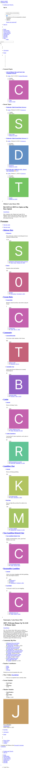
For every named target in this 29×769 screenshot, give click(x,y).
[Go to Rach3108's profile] (18, 460)
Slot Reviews (6, 34)
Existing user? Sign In (8, 4)
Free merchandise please (14, 564)
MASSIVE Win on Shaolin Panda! (14, 652)
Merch (7, 265)
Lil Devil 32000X (13, 528)
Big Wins (5, 36)
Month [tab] (7, 667)
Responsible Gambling (11, 568)
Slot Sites (5, 35)
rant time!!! (11, 581)
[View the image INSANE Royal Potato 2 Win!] (13, 654)
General (8, 402)
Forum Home (6, 30)
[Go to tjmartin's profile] (18, 196)
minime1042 (13, 530)
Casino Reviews (7, 33)
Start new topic (6, 224)
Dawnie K (11, 165)
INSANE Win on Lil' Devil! (12, 648)
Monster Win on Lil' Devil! (12, 644)
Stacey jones (12, 134)
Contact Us (5, 741)
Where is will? (12, 362)
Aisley (9, 110)
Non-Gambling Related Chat (13, 533)
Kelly (12, 497)
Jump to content (4, 1)
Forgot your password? (11, 22)
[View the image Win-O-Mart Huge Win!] (12, 658)
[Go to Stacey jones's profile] (18, 133)
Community (7, 332)
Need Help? (9, 585)
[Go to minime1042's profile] (18, 527)
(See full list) (15, 675)
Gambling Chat (9, 466)
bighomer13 (13, 583)
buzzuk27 (13, 396)
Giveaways (23, 110)
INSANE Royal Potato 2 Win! (13, 655)
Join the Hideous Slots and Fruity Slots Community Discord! (15, 72)
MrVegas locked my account (15, 462)
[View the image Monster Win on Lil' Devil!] (12, 643)
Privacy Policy (6, 740)
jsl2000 (9, 653)
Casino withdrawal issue (14, 429)
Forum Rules (8, 297)
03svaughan (13, 294)
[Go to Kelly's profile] (18, 495)
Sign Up (5, 24)
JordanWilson (6, 726)
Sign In (8, 19)
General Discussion (23, 76)
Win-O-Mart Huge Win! (11, 659)
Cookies (5, 743)
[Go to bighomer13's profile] (12, 580)
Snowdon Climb (12, 395)
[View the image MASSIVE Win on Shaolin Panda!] (14, 650)
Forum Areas (12, 328)
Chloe (9, 76)
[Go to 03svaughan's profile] (18, 291)
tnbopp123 (13, 364)
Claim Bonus (6, 211)
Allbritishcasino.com (13, 612)
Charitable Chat (10, 366)
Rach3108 (13, 463)
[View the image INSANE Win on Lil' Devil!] (13, 647)
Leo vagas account (13, 496)
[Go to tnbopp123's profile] (18, 361)
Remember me (9, 17)
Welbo (9, 657)
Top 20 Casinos (6, 31)
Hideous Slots (8, 230)
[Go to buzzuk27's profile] (18, 393)
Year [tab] (7, 668)
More (4, 38)
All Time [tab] (8, 670)
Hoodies (11, 292)
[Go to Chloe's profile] (18, 99)
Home (4, 29)
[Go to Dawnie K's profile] (18, 164)
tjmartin (10, 198)
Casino (5, 399)
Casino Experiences (11, 433)
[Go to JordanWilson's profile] (15, 723)
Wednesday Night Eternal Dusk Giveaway (16, 107)
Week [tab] (7, 666)
